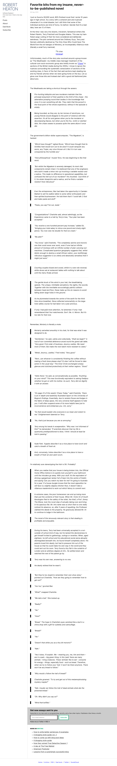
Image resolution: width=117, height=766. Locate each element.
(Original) (59, 54)
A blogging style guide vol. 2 (45, 735)
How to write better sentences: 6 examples (51, 732)
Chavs (80, 63)
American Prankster (41, 749)
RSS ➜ (48, 721)
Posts (5, 20)
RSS (52, 762)
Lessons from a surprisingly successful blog (51, 752)
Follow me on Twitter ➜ (37, 721)
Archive (46, 762)
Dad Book (7, 27)
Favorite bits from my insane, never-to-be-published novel (57, 6)
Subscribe (7, 30)
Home (40, 762)
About (5, 23)
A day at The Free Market (44, 746)
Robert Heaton (10, 6)
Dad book (59, 762)
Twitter (66, 762)
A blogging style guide (43, 740)
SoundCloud (75, 762)
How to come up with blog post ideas (49, 738)
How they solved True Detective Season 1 (50, 743)
